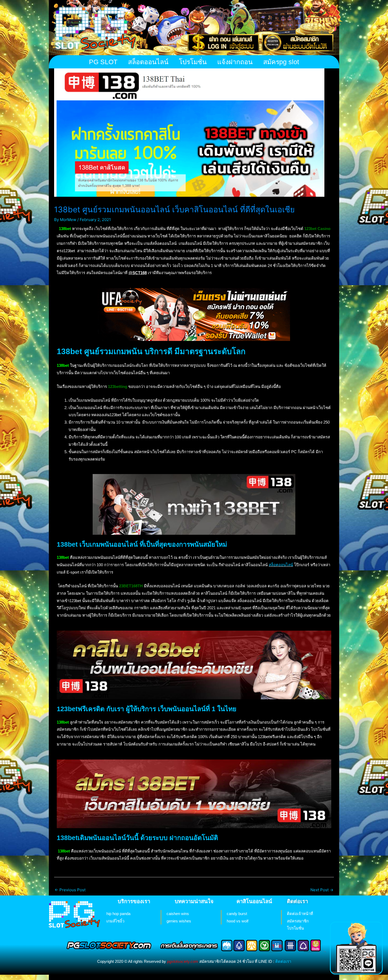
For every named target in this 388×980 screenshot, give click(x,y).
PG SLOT (103, 61)
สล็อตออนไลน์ (148, 61)
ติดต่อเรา (283, 961)
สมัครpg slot (281, 61)
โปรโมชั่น (193, 61)
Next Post (321, 889)
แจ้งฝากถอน (235, 61)
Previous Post (70, 889)
